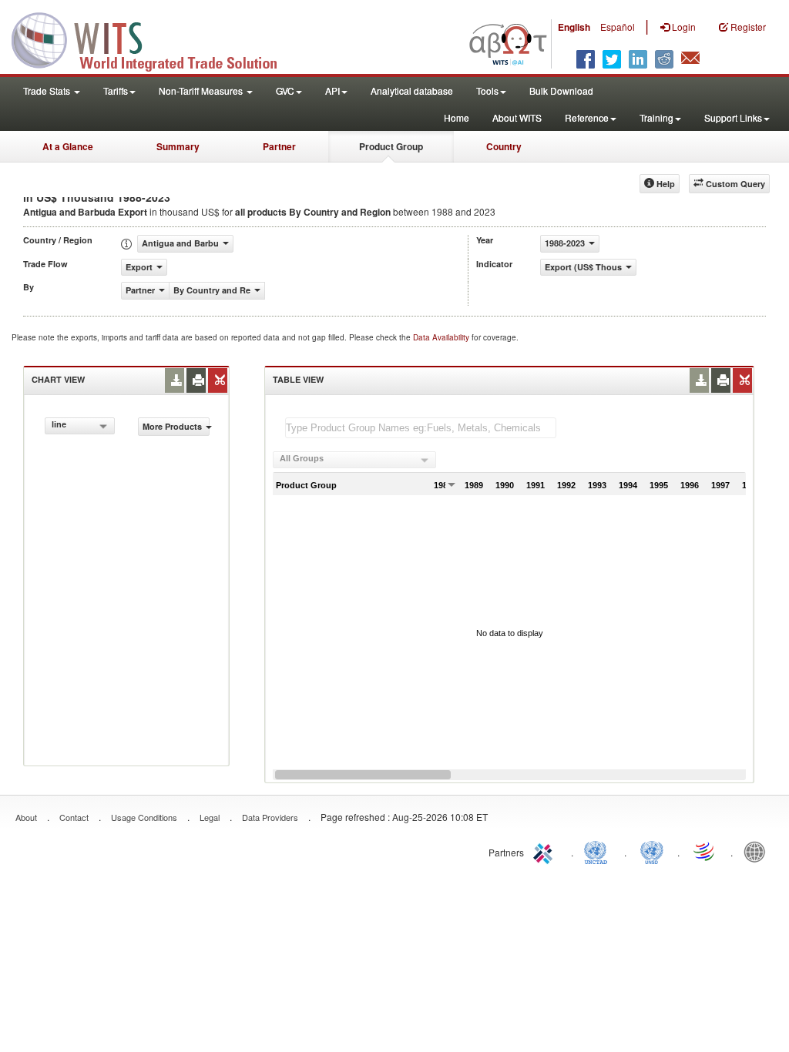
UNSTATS (651, 851)
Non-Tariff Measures (202, 90)
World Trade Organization (705, 851)
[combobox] (80, 425)
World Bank (758, 851)
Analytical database (412, 90)
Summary (178, 146)
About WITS (517, 117)
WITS (154, 38)
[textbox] (420, 427)
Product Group (391, 146)
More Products (172, 426)
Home (456, 117)
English (574, 27)
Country (504, 146)
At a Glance (67, 146)
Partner (279, 146)
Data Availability (442, 337)
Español (617, 26)
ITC (545, 851)
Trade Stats (47, 90)
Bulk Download (561, 90)
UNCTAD (598, 851)
